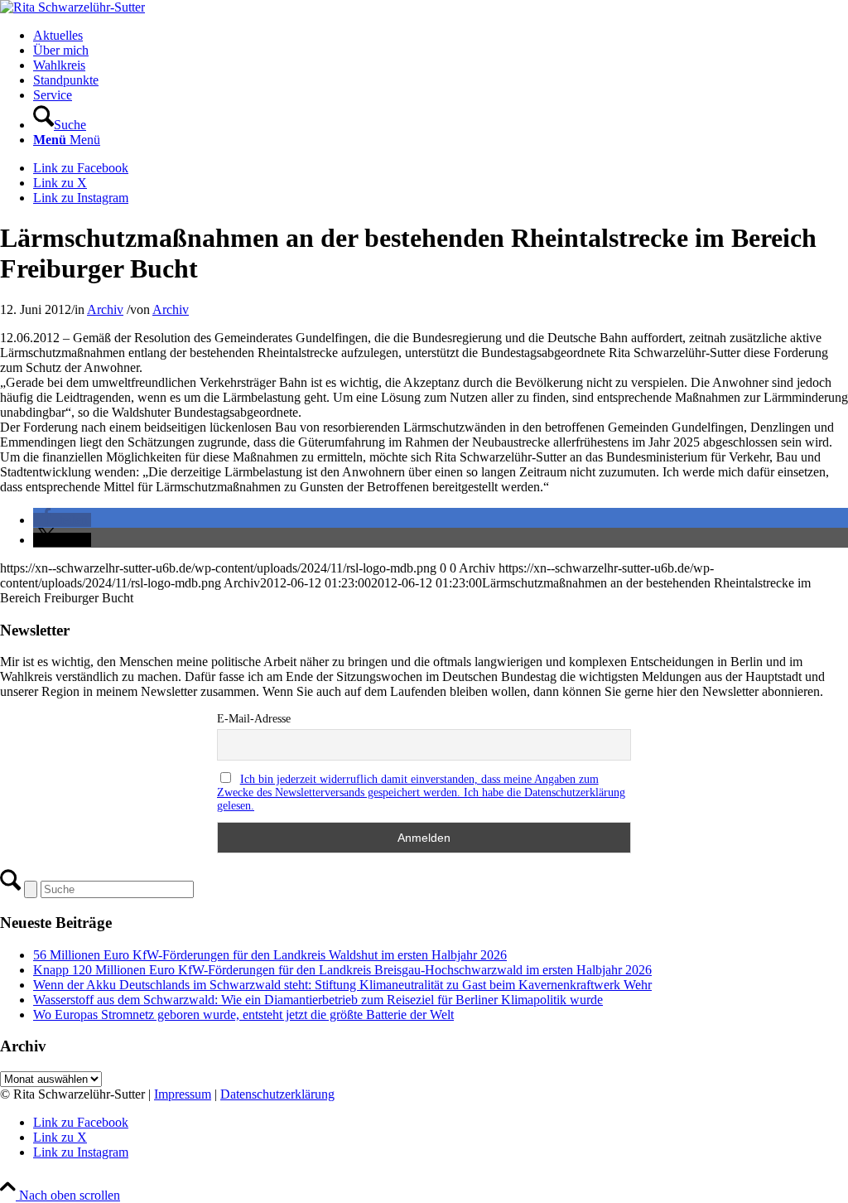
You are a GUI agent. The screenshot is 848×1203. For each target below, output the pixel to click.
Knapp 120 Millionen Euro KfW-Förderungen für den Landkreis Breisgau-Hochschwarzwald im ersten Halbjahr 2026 (342, 970)
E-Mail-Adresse (254, 719)
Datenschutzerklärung (277, 1094)
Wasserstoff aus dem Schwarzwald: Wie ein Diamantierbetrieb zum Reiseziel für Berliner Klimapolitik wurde (318, 1000)
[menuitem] (440, 35)
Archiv (105, 309)
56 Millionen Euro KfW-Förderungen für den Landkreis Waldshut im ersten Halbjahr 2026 (270, 955)
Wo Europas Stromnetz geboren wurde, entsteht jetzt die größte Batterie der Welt (243, 1014)
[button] (62, 520)
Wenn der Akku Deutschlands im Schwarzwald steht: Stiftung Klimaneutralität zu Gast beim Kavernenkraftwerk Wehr (342, 985)
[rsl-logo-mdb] (72, 7)
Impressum (182, 1094)
